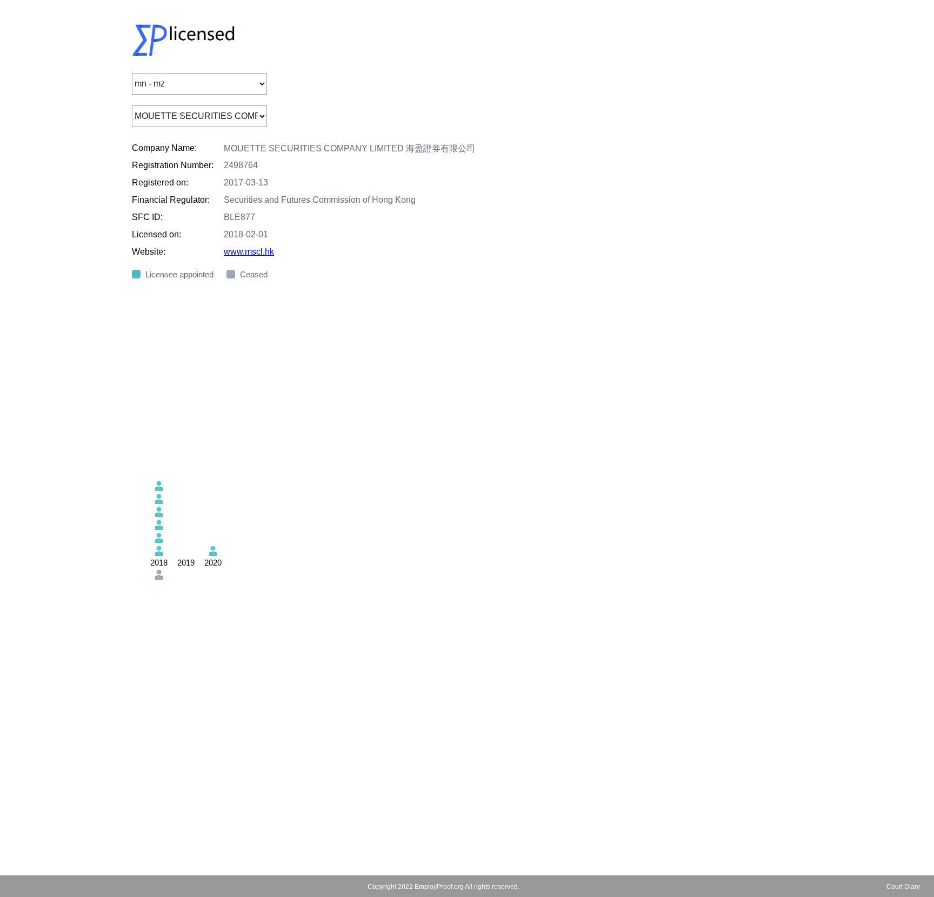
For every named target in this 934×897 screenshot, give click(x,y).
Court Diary (903, 887)
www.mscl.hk (249, 251)
